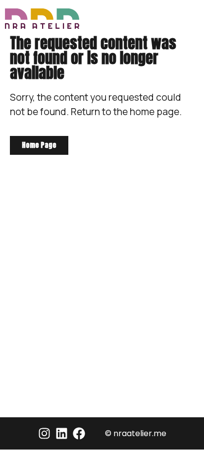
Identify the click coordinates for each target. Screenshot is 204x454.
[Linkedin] (61, 433)
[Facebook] (79, 433)
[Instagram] (44, 433)
